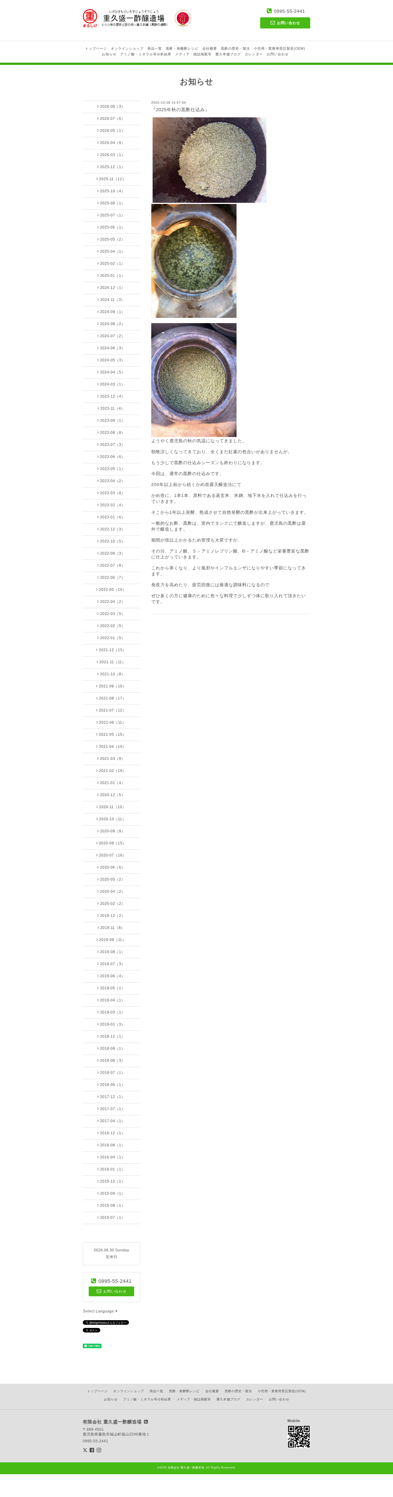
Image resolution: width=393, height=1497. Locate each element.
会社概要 (209, 48)
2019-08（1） (112, 952)
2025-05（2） (112, 239)
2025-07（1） (112, 215)
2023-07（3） (112, 445)
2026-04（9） (112, 143)
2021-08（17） (112, 698)
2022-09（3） (112, 553)
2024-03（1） (112, 384)
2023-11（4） (112, 408)
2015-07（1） (112, 1217)
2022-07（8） (112, 565)
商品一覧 (154, 48)
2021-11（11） (112, 662)
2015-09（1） (112, 1193)
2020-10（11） (112, 819)
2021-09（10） (112, 686)
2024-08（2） (112, 324)
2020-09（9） (112, 831)
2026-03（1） (112, 155)
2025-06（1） (112, 227)
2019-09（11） (112, 940)
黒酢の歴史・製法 (235, 48)
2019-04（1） (112, 1000)
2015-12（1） (112, 1181)
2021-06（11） (112, 722)
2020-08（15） (112, 843)
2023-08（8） (112, 433)
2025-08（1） (112, 203)
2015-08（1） (112, 1205)
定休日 (111, 1257)
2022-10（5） (112, 541)
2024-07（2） (112, 336)
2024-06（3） (112, 348)
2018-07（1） (112, 1073)
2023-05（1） (112, 469)
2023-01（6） (112, 517)
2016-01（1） (112, 1169)
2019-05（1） (112, 988)
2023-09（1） (112, 420)
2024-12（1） (112, 288)
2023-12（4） (112, 396)
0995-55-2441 (289, 11)
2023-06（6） (112, 457)
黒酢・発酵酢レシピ (182, 48)
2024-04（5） (112, 372)
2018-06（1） (112, 1085)
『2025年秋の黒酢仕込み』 (180, 109)
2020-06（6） (112, 867)
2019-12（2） (112, 916)
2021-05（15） (112, 734)
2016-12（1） (112, 1133)
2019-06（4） (112, 976)
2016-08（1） (112, 1145)
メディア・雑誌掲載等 (193, 54)
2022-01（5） (112, 638)
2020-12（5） (112, 795)
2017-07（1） (112, 1109)
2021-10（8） (112, 674)
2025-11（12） (112, 179)
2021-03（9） (112, 759)
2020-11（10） (112, 807)
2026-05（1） (112, 131)
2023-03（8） (112, 493)
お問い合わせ (278, 54)
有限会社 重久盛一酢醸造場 (186, 1467)
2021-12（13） (112, 650)
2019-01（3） (112, 1024)
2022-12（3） (112, 529)
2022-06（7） (112, 577)
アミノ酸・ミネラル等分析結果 (145, 54)
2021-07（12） (112, 710)
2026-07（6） (112, 119)
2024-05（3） (112, 360)
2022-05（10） (112, 590)
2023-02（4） (112, 505)
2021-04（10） (112, 746)
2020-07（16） (112, 855)
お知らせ (109, 54)
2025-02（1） (112, 263)
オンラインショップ (127, 48)
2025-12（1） (112, 167)
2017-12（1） (112, 1097)
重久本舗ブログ (228, 54)
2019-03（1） (112, 1012)
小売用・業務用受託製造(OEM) (279, 48)
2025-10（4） (112, 191)
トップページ (96, 48)
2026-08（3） (112, 106)
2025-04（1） (112, 251)
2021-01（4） (112, 783)
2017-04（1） (112, 1121)
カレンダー (254, 54)
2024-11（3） (112, 300)
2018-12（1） (112, 1036)
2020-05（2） (112, 879)
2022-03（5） (112, 614)
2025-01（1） (112, 276)
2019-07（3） (112, 964)
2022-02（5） (112, 626)
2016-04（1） (112, 1157)
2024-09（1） (112, 312)
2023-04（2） (112, 481)
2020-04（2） (112, 891)
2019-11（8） (112, 928)
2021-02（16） (112, 771)
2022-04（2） (112, 602)
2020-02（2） (112, 903)
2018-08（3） (112, 1060)
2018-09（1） (112, 1048)
